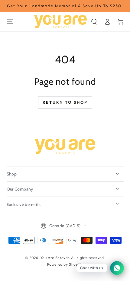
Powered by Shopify (65, 264)
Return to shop (65, 102)
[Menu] (9, 22)
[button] (94, 22)
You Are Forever (55, 257)
